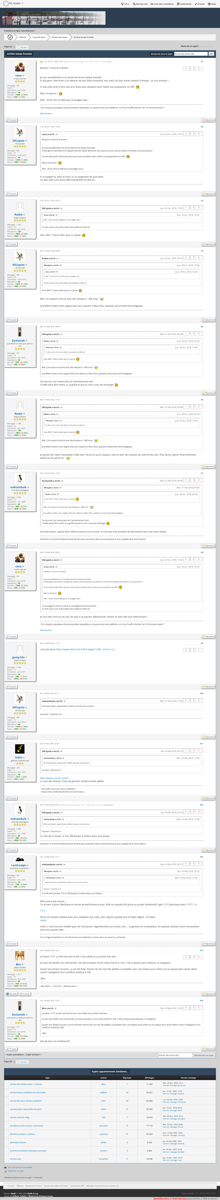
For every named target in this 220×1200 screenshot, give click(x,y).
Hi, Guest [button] (15, 3)
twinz (103, 1109)
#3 (202, 200)
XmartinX (103, 1158)
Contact (11, 1185)
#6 (202, 399)
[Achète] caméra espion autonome (26, 1125)
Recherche (141, 3)
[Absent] (26, 657)
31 (127, 1134)
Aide (213, 3)
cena (109, 61)
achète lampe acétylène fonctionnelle (28, 1092)
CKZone (22, 37)
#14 (201, 950)
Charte (201, 3)
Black (180, 1110)
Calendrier (186, 3)
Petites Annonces (59, 37)
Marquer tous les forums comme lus (102, 1185)
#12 (201, 805)
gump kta (182, 1085)
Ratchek (181, 1143)
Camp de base (39, 37)
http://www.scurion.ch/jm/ (54, 778)
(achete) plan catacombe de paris (26, 1109)
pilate (103, 1142)
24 (127, 1100)
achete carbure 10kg (19, 1117)
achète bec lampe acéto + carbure (26, 1084)
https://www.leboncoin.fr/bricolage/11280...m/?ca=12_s (85, 649)
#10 (201, 693)
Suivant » (24, 47)
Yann (180, 1160)
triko (103, 1100)
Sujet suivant (33, 1054)
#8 (202, 552)
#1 (202, 61)
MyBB (13, 1193)
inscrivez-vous (179, 1198)
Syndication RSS (77, 1185)
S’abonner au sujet (16, 1171)
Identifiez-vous (161, 1198)
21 (127, 1109)
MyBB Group (32, 1193)
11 (127, 1158)
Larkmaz (104, 1134)
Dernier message (170, 1085)
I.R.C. (127, 3)
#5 (202, 326)
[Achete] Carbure (18, 1142)
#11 (201, 743)
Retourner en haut (34, 1185)
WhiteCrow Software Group (41, 1196)
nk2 (103, 1117)
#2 (202, 126)
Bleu (103, 1084)
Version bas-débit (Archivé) (56, 1185)
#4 (202, 251)
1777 (42, 910)
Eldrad (180, 1127)
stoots (43, 920)
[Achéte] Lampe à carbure (22, 1134)
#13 (201, 857)
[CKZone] (9, 37)
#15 (201, 1000)
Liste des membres (163, 3)
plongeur (182, 1118)
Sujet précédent (15, 1054)
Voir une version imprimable (20, 1167)
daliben (103, 1092)
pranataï (104, 1125)
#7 (202, 473)
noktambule (108, 805)
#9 (202, 643)
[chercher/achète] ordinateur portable (28, 1150)
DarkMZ (181, 1152)
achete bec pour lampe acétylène (26, 1100)
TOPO (18, 757)
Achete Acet (15, 1158)
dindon (103, 1150)
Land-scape (18, 865)
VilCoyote (182, 1102)
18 (127, 1092)
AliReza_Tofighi (19, 1196)
